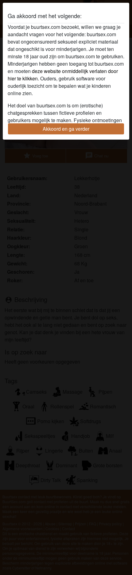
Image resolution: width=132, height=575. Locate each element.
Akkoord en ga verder (66, 128)
